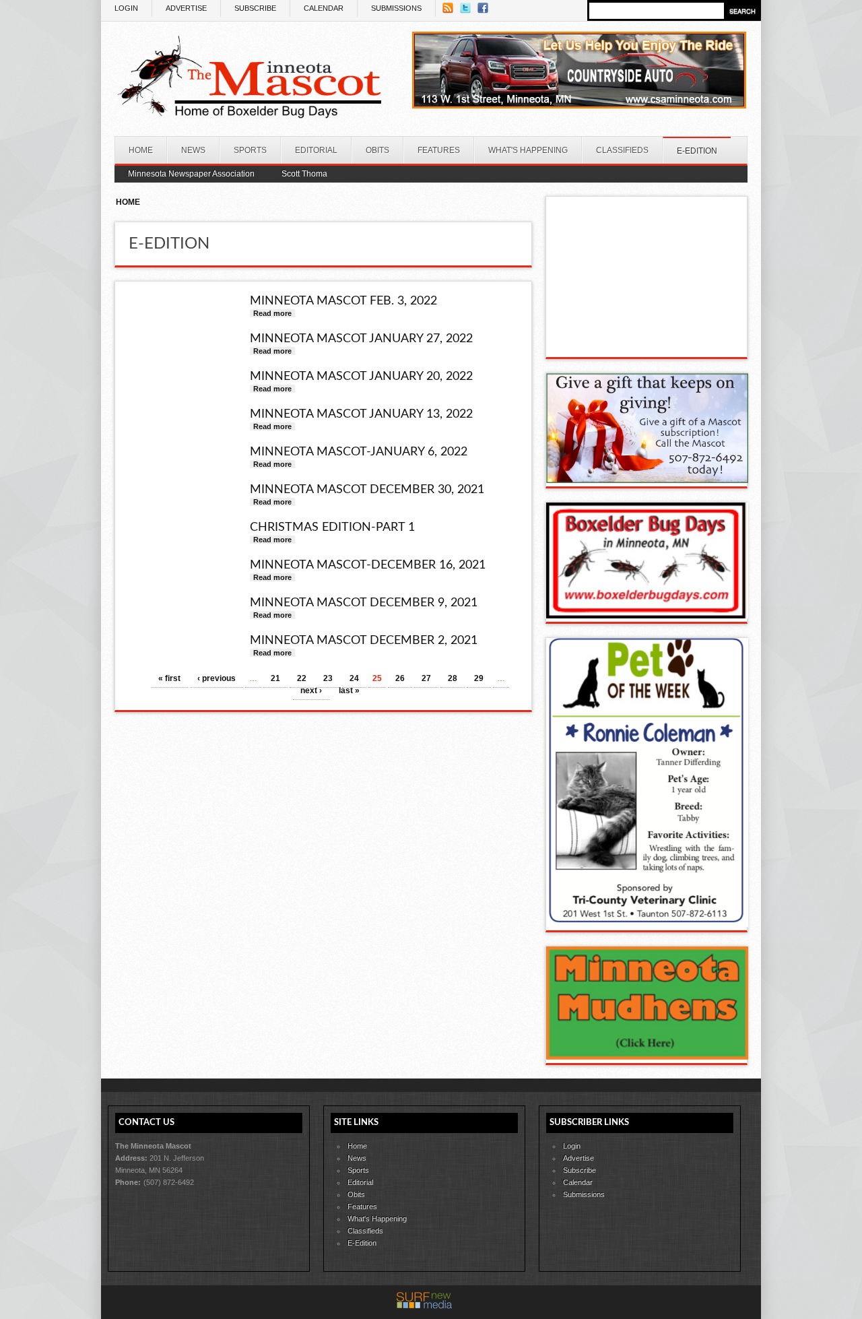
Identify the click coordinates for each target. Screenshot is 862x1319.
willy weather (647, 343)
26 (400, 678)
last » (349, 690)
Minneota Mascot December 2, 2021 (363, 641)
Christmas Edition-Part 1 (332, 527)
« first (169, 678)
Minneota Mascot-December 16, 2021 (368, 565)
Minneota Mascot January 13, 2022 (361, 414)
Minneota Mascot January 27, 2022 (361, 339)
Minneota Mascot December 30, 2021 (367, 490)
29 (479, 678)
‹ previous (216, 678)
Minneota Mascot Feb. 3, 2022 (343, 301)
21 (275, 678)
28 (452, 678)
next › (311, 690)
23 (328, 678)
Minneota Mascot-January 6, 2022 (358, 452)
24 (354, 678)
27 (426, 678)
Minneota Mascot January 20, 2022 (361, 377)
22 (301, 678)
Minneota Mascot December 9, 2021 (363, 603)
